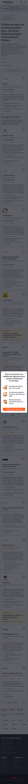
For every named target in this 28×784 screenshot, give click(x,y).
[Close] (25, 373)
